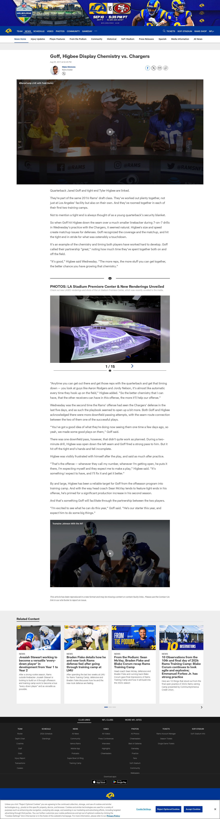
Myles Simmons (68, 67)
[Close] (215, 809)
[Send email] (159, 69)
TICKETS (166, 729)
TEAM (20, 729)
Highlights (106, 748)
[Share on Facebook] (147, 69)
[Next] (132, 366)
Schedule (46, 729)
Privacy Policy (113, 816)
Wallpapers (135, 773)
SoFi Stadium (135, 763)
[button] (110, 132)
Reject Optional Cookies (168, 809)
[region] (110, 809)
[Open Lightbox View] (110, 336)
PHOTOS (135, 729)
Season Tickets (166, 738)
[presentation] (202, 707)
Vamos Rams (75, 743)
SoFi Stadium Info (198, 734)
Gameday (135, 748)
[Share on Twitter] (153, 69)
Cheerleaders (106, 753)
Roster (20, 734)
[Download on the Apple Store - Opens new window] (99, 782)
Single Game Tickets (166, 743)
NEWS (75, 729)
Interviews (106, 743)
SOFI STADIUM (198, 729)
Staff (20, 748)
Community (75, 738)
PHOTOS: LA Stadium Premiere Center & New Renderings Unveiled (107, 286)
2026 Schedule (46, 734)
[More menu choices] (96, 31)
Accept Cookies (193, 809)
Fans (135, 758)
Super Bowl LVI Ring (75, 758)
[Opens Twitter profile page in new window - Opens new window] (64, 73)
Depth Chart (20, 738)
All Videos (106, 734)
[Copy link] (165, 68)
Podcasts (75, 753)
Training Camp (75, 763)
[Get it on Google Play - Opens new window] (120, 783)
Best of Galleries (135, 743)
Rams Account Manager (166, 734)
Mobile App (75, 748)
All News (75, 734)
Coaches (19, 743)
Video (106, 729)
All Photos (135, 734)
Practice (135, 753)
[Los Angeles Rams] (110, 796)
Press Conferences (106, 738)
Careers (20, 768)
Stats (20, 753)
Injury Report (20, 758)
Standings (46, 738)
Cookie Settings (143, 809)
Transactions (20, 763)
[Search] (164, 31)
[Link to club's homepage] (8, 30)
